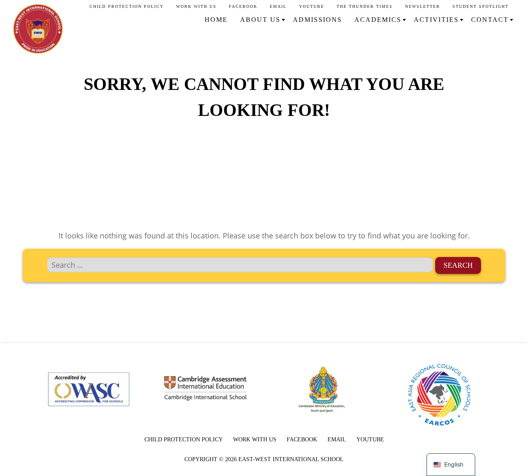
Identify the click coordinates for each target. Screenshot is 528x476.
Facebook (243, 6)
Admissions (317, 19)
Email (278, 6)
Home (216, 19)
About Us (260, 19)
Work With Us (196, 6)
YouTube (311, 6)
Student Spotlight (481, 6)
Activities (436, 19)
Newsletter (422, 6)
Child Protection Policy (127, 6)
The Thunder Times (365, 6)
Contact (490, 19)
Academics (377, 19)
